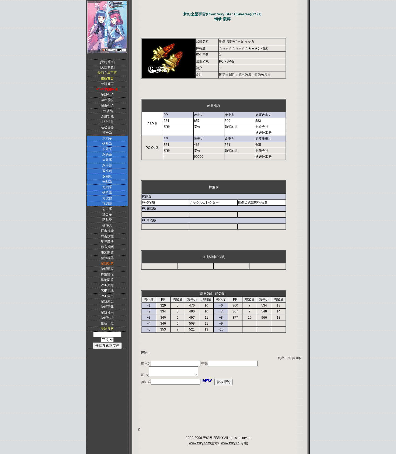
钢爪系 (107, 193)
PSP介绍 (107, 285)
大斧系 (107, 160)
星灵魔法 (107, 241)
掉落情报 (107, 274)
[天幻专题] (107, 67)
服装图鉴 (107, 252)
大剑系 (107, 138)
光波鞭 (107, 198)
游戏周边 (107, 301)
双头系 (107, 154)
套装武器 (107, 258)
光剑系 (107, 182)
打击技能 (107, 231)
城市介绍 (107, 106)
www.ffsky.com (199, 443)
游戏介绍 (107, 95)
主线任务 (107, 122)
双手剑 (107, 165)
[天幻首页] (107, 62)
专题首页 (107, 84)
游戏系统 (107, 100)
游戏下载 (107, 307)
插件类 (107, 225)
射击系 (107, 209)
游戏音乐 (107, 312)
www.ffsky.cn (230, 443)
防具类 (107, 220)
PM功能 (107, 111)
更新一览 (107, 323)
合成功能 (107, 116)
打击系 (107, 133)
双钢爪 (107, 176)
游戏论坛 (107, 318)
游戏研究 (107, 269)
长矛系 (107, 149)
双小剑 (107, 171)
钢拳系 (107, 144)
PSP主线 (107, 291)
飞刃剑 (107, 203)
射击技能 (107, 236)
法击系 (107, 214)
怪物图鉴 (107, 280)
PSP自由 (107, 296)
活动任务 (107, 127)
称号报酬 (107, 247)
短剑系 (107, 187)
